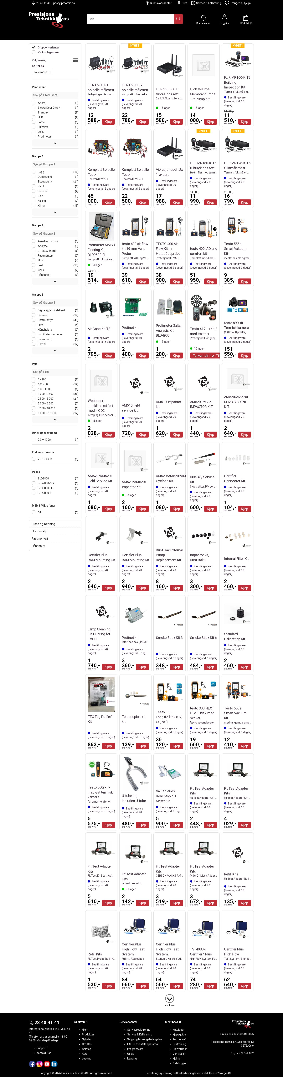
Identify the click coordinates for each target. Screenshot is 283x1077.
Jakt (40, 196)
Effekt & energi (46, 250)
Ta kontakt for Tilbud (209, 355)
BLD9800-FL (45, 488)
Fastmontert (45, 255)
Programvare (135, 1048)
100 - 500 (43, 384)
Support (41, 1048)
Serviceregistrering (138, 1029)
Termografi (179, 1039)
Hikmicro (43, 126)
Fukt (40, 265)
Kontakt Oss (44, 1052)
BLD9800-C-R (45, 483)
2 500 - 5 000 (45, 398)
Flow (40, 260)
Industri (42, 191)
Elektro (41, 186)
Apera (41, 102)
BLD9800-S (44, 492)
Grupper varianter (48, 47)
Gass (40, 270)
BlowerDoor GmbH (48, 107)
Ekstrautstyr (45, 181)
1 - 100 (41, 379)
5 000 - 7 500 (45, 403)
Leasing (86, 1058)
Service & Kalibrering (208, 3)
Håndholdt (43, 274)
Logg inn (224, 18)
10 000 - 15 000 (47, 413)
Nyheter (87, 1039)
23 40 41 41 (43, 3)
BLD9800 (43, 478)
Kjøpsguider (180, 1034)
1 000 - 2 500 (45, 393)
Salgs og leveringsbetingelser (145, 1039)
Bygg (40, 171)
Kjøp (108, 122)
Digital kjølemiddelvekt (51, 310)
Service (86, 1048)
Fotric (41, 122)
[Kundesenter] (203, 18)
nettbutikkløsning (183, 1073)
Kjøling (41, 200)
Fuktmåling (179, 1044)
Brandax (42, 112)
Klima (41, 205)
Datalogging (45, 176)
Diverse (42, 315)
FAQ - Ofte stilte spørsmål (142, 1044)
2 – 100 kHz (44, 459)
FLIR (40, 117)
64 (39, 512)
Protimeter (44, 136)
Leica (40, 131)
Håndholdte (44, 329)
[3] (169, 997)
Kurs (184, 3)
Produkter (88, 1034)
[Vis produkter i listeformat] (75, 60)
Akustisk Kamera (48, 241)
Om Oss (87, 1044)
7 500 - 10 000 (46, 408)
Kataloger (178, 1029)
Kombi (41, 344)
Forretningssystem (157, 1073)
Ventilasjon (179, 1053)
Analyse (42, 246)
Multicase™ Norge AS (218, 1073)
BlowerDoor (180, 1048)
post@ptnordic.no (64, 3)
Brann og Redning (43, 524)
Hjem (85, 1029)
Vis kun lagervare (48, 52)
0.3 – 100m (44, 439)
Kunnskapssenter (161, 3)
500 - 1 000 (44, 389)
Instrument (44, 339)
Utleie (130, 1053)
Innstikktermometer (49, 334)
